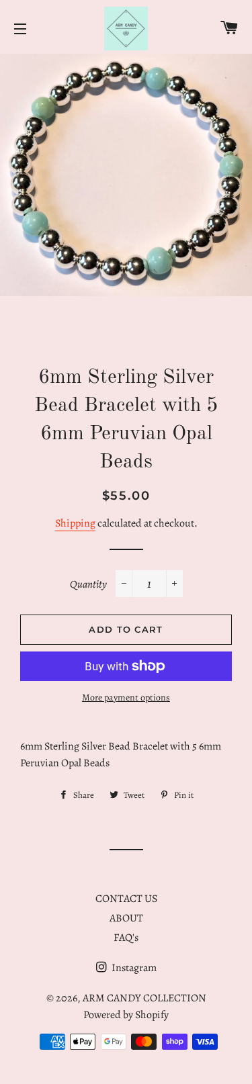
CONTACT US (126, 898)
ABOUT (126, 918)
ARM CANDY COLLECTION (144, 998)
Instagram (133, 967)
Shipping (75, 523)
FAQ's (126, 937)
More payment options (126, 697)
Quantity (88, 584)
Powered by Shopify (126, 1014)
